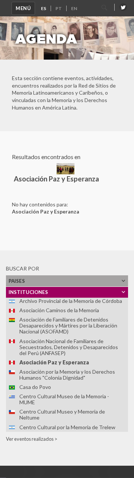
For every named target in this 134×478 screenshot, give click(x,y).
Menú (23, 8)
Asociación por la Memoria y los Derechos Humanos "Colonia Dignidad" (67, 374)
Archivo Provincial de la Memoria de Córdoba (70, 301)
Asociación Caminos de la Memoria (59, 310)
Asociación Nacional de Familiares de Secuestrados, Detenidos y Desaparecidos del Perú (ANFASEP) (68, 347)
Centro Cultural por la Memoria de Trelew (67, 427)
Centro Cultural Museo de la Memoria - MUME (64, 399)
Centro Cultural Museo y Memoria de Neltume (62, 414)
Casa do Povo (35, 387)
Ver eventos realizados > (31, 439)
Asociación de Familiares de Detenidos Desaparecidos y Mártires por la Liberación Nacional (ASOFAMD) (68, 325)
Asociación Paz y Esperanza (54, 362)
